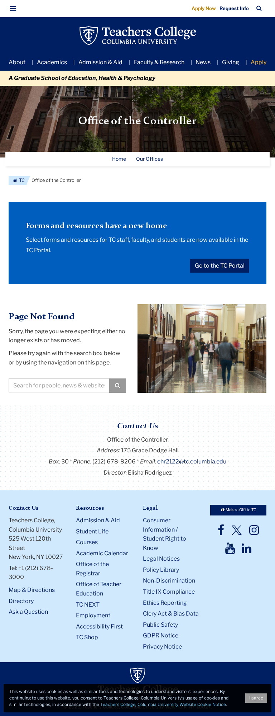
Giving (230, 62)
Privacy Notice (162, 646)
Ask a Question (28, 611)
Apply (258, 62)
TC (21, 180)
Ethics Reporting (165, 602)
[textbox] (59, 385)
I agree (256, 698)
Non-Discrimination (169, 580)
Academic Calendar (102, 553)
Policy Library (161, 569)
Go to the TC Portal (220, 265)
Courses (87, 542)
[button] (13, 8)
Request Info (234, 8)
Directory (21, 601)
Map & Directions (32, 590)
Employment (93, 615)
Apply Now (204, 8)
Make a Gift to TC (240, 509)
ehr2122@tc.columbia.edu (191, 461)
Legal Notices (161, 558)
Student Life (92, 531)
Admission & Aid (100, 62)
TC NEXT (88, 604)
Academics (52, 62)
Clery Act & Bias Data (171, 613)
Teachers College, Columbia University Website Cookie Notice (163, 704)
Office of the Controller (137, 121)
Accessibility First (99, 626)
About (17, 62)
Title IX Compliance (169, 591)
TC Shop (87, 637)
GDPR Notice (160, 635)
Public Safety (160, 624)
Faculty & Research (159, 62)
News (203, 62)
